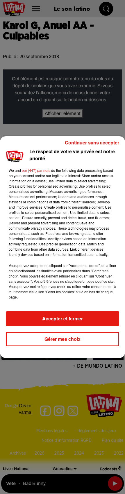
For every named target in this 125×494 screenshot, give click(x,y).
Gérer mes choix (62, 339)
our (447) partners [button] (36, 170)
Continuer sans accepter (92, 142)
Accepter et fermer (62, 318)
